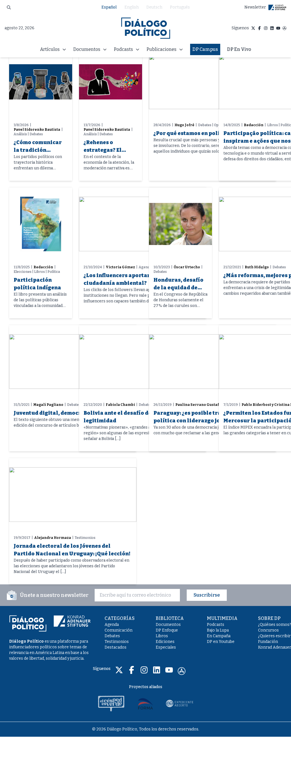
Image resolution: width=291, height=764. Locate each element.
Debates (112, 636)
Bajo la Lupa (218, 630)
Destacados (115, 647)
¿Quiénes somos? (274, 624)
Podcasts (215, 624)
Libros (162, 636)
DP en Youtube (220, 641)
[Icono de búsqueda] (9, 7)
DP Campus (205, 49)
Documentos (168, 624)
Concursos (268, 630)
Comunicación (118, 630)
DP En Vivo (239, 49)
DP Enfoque (167, 630)
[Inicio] (146, 28)
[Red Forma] (145, 703)
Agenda (112, 624)
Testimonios (117, 641)
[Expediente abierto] (179, 703)
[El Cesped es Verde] (111, 703)
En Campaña (218, 636)
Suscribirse (207, 595)
